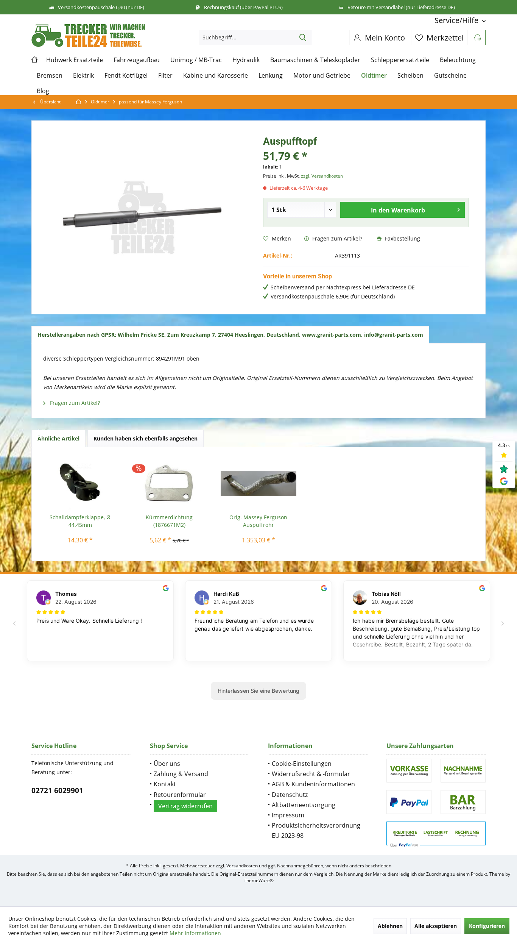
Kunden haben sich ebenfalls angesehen (145, 438)
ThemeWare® (259, 880)
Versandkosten (242, 865)
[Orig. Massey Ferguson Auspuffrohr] (258, 483)
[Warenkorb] (478, 37)
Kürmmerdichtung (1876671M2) (169, 521)
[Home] (36, 60)
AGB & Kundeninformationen (313, 784)
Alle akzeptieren (435, 925)
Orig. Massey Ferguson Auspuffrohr (258, 521)
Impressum (288, 815)
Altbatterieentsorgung (303, 805)
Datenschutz (290, 794)
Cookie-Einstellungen (302, 763)
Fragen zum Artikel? (336, 238)
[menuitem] (457, 20)
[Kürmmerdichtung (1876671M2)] (170, 483)
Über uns (167, 763)
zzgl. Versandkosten (322, 176)
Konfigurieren (487, 925)
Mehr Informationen (195, 933)
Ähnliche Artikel (58, 438)
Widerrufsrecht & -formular (311, 774)
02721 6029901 (57, 790)
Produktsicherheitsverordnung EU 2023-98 (316, 830)
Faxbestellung (401, 238)
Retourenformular (180, 794)
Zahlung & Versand (181, 774)
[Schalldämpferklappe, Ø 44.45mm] (80, 483)
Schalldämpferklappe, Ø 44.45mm (80, 521)
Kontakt (165, 784)
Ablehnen (390, 925)
